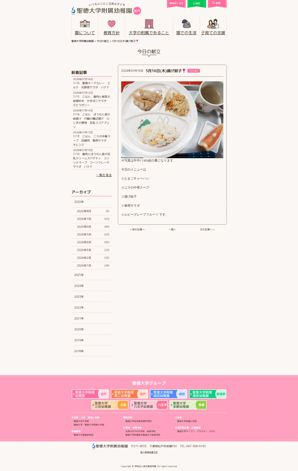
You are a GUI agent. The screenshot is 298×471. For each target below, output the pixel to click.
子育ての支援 (213, 32)
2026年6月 (84, 227)
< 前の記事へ (137, 229)
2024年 (79, 286)
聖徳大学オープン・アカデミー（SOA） (196, 431)
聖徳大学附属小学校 (187, 421)
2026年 (79, 202)
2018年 (79, 351)
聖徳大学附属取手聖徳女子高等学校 (142, 434)
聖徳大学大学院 (81, 421)
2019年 (79, 340)
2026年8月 (84, 211)
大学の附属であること (149, 32)
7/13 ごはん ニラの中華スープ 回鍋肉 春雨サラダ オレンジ (91, 140)
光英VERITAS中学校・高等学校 (140, 431)
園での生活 (186, 32)
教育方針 (112, 32)
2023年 (79, 297)
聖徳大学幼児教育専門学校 (138, 421)
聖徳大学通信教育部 (83, 434)
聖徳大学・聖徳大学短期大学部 (89, 424)
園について (85, 32)
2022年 (79, 308)
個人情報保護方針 (149, 452)
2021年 (79, 318)
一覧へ (172, 229)
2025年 (79, 275)
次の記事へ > (207, 229)
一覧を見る (104, 175)
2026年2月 (84, 258)
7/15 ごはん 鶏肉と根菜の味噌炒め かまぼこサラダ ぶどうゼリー (91, 101)
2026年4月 (84, 242)
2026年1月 (84, 266)
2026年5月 (84, 234)
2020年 (79, 329)
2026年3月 (84, 250)
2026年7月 (84, 219)
